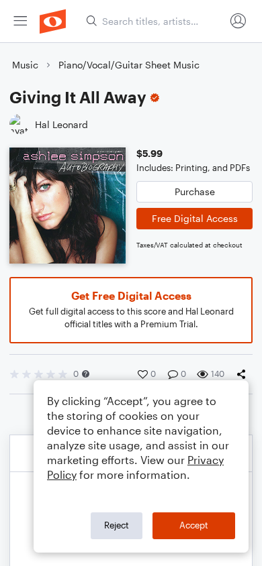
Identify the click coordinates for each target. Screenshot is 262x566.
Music (25, 64)
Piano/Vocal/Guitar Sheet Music (129, 64)
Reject (116, 525)
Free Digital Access (195, 218)
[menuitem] (20, 21)
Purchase (195, 191)
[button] (85, 374)
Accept (193, 525)
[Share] (244, 374)
